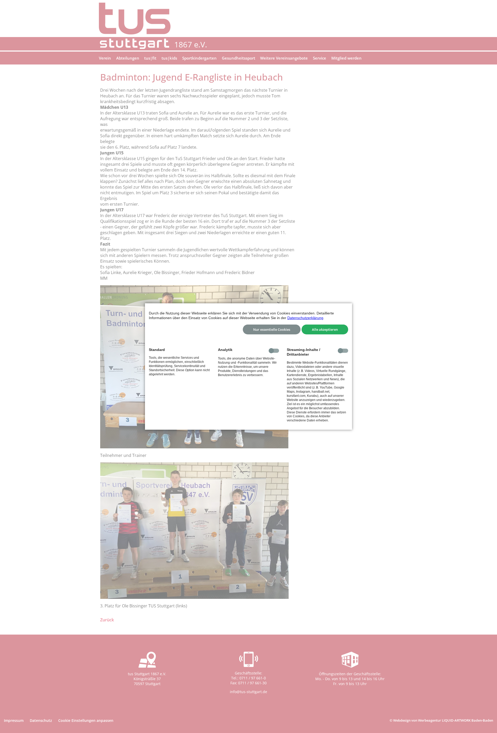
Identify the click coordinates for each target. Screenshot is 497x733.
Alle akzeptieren (325, 329)
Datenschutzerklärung (305, 318)
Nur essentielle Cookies (271, 329)
